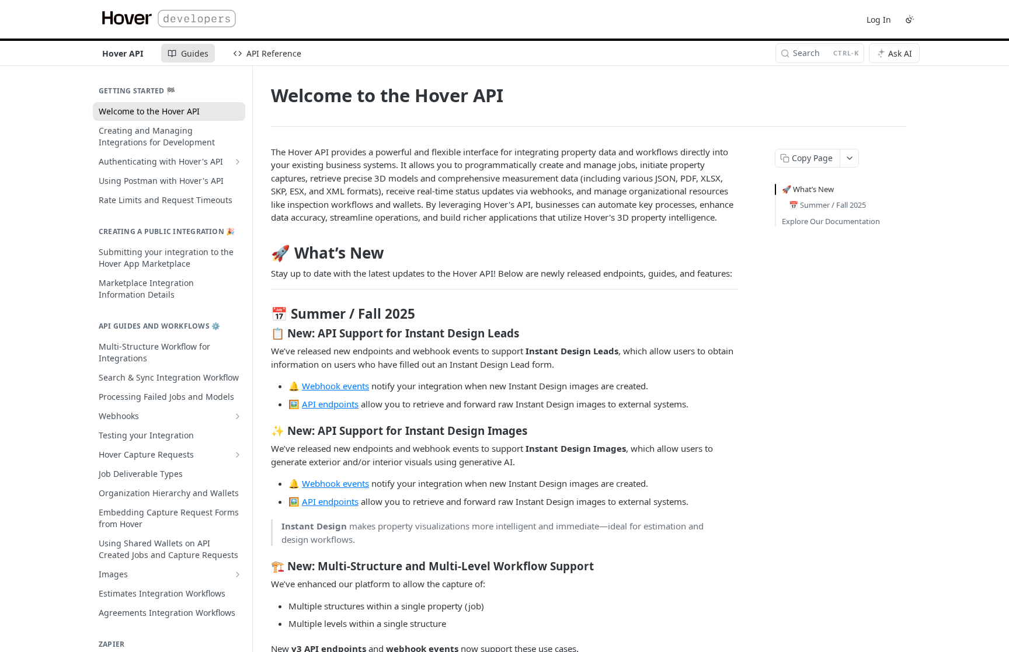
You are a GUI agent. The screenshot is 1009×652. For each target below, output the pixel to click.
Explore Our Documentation (831, 221)
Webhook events (335, 386)
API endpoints (330, 404)
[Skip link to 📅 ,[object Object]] (263, 314)
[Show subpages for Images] (237, 574)
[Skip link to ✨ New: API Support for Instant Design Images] (263, 431)
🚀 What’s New (808, 189)
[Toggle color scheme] (909, 19)
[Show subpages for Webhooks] (237, 416)
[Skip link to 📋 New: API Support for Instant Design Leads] (263, 333)
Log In (879, 19)
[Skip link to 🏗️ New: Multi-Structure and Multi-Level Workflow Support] (263, 566)
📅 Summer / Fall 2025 (827, 205)
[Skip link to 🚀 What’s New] (263, 253)
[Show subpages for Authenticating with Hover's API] (237, 161)
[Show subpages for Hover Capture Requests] (237, 454)
